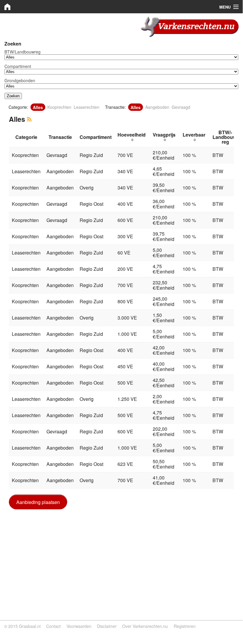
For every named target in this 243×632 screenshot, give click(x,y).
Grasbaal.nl (30, 626)
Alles (38, 107)
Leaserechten (86, 107)
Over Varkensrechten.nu (145, 626)
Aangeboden (157, 107)
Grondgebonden (19, 80)
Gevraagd (181, 107)
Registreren (185, 626)
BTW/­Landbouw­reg (22, 52)
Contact (53, 626)
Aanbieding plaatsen (38, 502)
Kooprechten (59, 107)
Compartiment (17, 66)
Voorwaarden (79, 626)
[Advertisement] (121, 556)
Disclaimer (107, 626)
